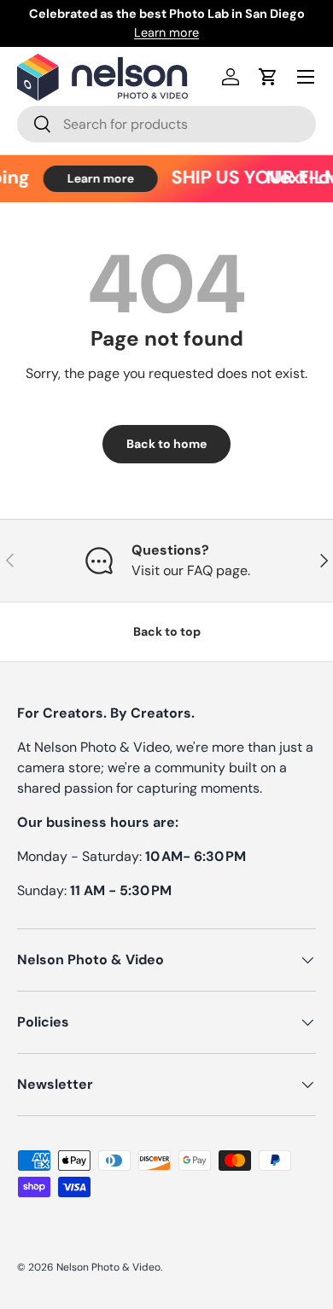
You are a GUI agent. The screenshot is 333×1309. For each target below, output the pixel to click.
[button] (268, 77)
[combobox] (166, 124)
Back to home (166, 443)
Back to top (167, 631)
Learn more (166, 32)
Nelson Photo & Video (108, 1267)
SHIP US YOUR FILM (164, 177)
